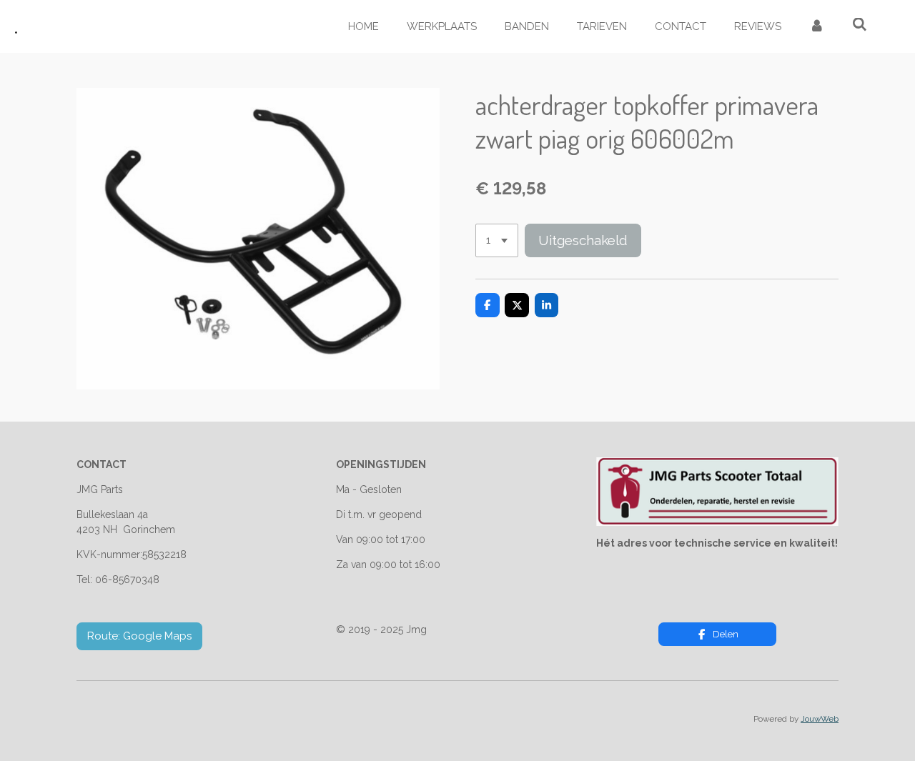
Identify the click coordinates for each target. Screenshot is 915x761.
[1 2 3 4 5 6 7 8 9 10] (496, 240)
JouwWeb (820, 719)
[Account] (817, 27)
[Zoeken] (860, 25)
